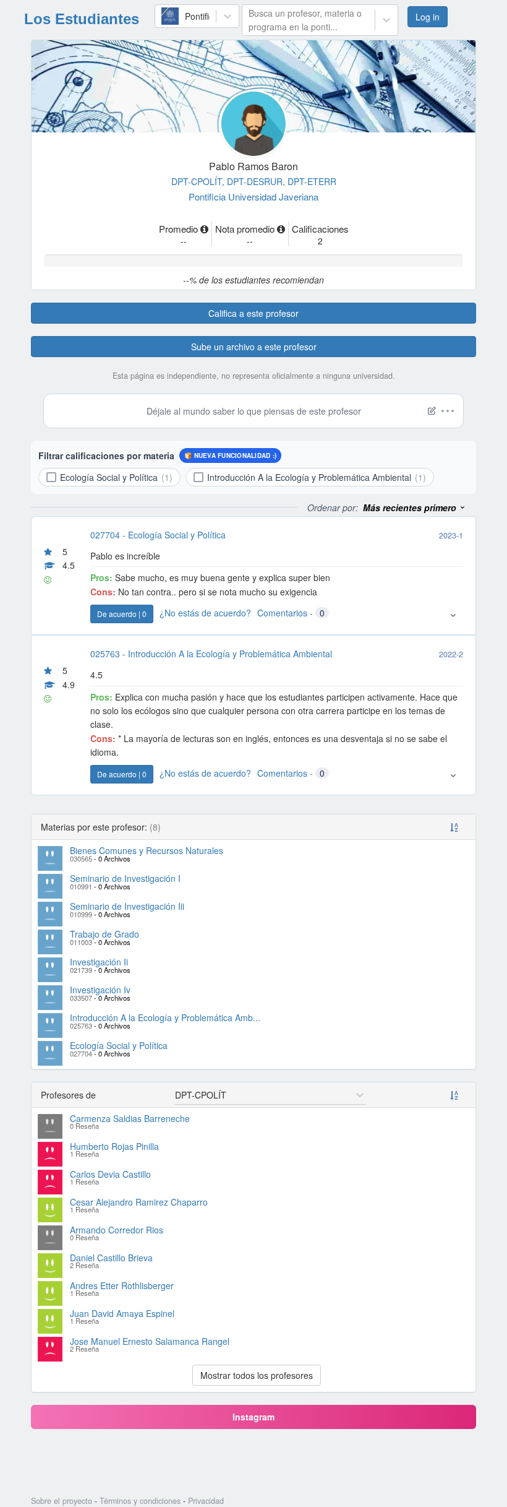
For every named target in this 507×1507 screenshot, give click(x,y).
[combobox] (167, 16)
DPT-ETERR (312, 181)
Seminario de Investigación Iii (127, 906)
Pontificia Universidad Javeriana (253, 196)
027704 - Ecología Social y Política (158, 534)
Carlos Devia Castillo (110, 1174)
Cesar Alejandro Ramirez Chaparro (139, 1202)
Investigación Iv (100, 989)
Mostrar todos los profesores (256, 1375)
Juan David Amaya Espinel (122, 1313)
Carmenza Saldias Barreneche (130, 1118)
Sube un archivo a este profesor (254, 346)
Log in (432, 17)
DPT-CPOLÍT (199, 181)
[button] (414, 507)
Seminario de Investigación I (125, 878)
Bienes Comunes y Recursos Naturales (146, 850)
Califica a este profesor (253, 313)
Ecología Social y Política (119, 1045)
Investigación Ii (99, 962)
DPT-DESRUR (257, 181)
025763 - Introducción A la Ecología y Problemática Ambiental (211, 653)
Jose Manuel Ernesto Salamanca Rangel (149, 1341)
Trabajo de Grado (104, 934)
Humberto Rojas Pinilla (114, 1146)
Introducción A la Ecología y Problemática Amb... (165, 1017)
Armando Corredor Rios (116, 1230)
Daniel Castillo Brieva (111, 1257)
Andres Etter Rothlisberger (122, 1285)
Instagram (253, 1416)
